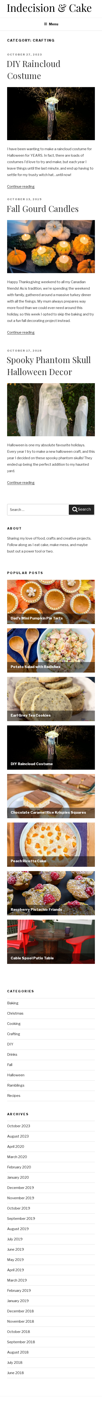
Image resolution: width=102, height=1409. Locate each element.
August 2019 (18, 1229)
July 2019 (15, 1239)
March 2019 (17, 1280)
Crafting (13, 1034)
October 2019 (18, 1208)
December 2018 (20, 1311)
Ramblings (15, 1085)
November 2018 (20, 1321)
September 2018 (21, 1342)
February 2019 (19, 1290)
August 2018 (18, 1352)
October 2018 (18, 1332)
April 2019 (15, 1270)
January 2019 (18, 1301)
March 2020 (17, 1157)
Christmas (15, 1013)
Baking (13, 1003)
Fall (9, 1065)
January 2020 (18, 1177)
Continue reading (21, 186)
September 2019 (21, 1218)
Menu (53, 24)
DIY (10, 1044)
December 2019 (20, 1188)
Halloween (15, 1075)
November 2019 (20, 1198)
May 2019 (15, 1260)
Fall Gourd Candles (43, 208)
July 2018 (15, 1362)
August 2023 (18, 1136)
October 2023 (18, 1126)
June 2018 (15, 1373)
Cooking (14, 1024)
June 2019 (15, 1249)
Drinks (12, 1054)
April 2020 (15, 1146)
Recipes (13, 1096)
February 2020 (19, 1167)
